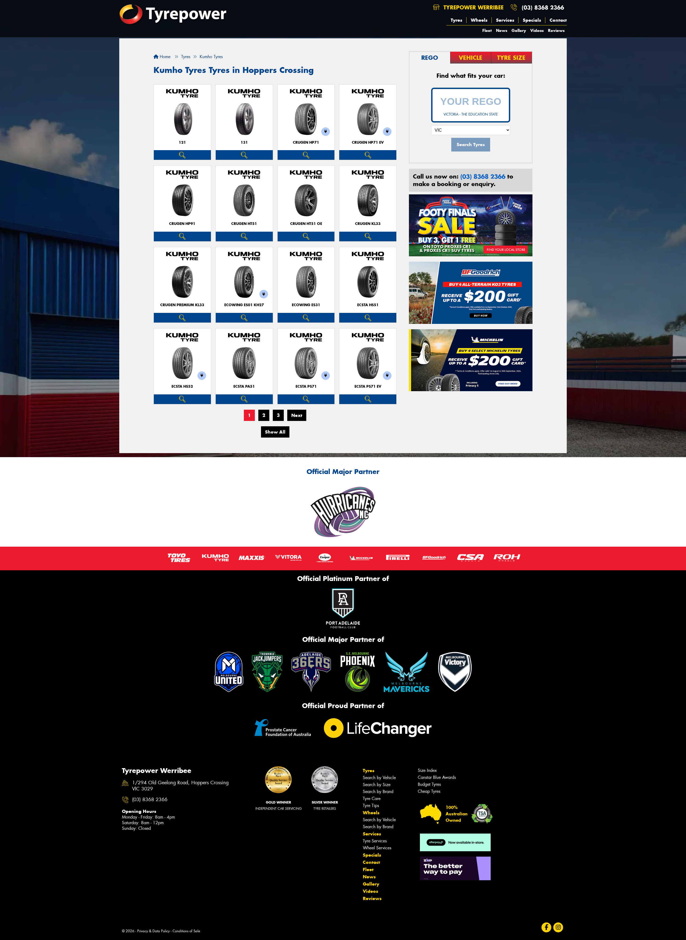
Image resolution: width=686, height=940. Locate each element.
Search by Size (376, 784)
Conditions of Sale (186, 931)
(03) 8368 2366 (543, 7)
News (501, 30)
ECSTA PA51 (244, 386)
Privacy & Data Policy (153, 931)
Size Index (427, 770)
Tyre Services (375, 841)
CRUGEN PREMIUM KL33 (182, 305)
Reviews (556, 30)
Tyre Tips (371, 805)
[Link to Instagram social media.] (558, 927)
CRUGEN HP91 (182, 223)
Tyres (456, 20)
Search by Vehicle (379, 777)
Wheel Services (377, 848)
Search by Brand (378, 791)
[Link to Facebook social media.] (546, 927)
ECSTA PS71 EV (368, 386)
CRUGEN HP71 (306, 142)
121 (182, 142)
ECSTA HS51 (368, 305)
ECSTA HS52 (182, 386)
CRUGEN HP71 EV (368, 142)
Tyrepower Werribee (473, 7)
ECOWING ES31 (306, 305)
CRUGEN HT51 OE (306, 223)
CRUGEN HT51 (244, 223)
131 (244, 142)
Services (505, 20)
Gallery (519, 30)
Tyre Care (372, 798)
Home (164, 57)
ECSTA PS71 (306, 386)
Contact (558, 20)
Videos (537, 30)
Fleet (487, 30)
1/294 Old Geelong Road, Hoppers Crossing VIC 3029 (180, 786)
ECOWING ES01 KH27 (244, 305)
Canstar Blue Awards (437, 777)
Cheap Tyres (429, 791)
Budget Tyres (429, 784)
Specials (532, 20)
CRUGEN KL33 (368, 223)
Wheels (479, 20)
